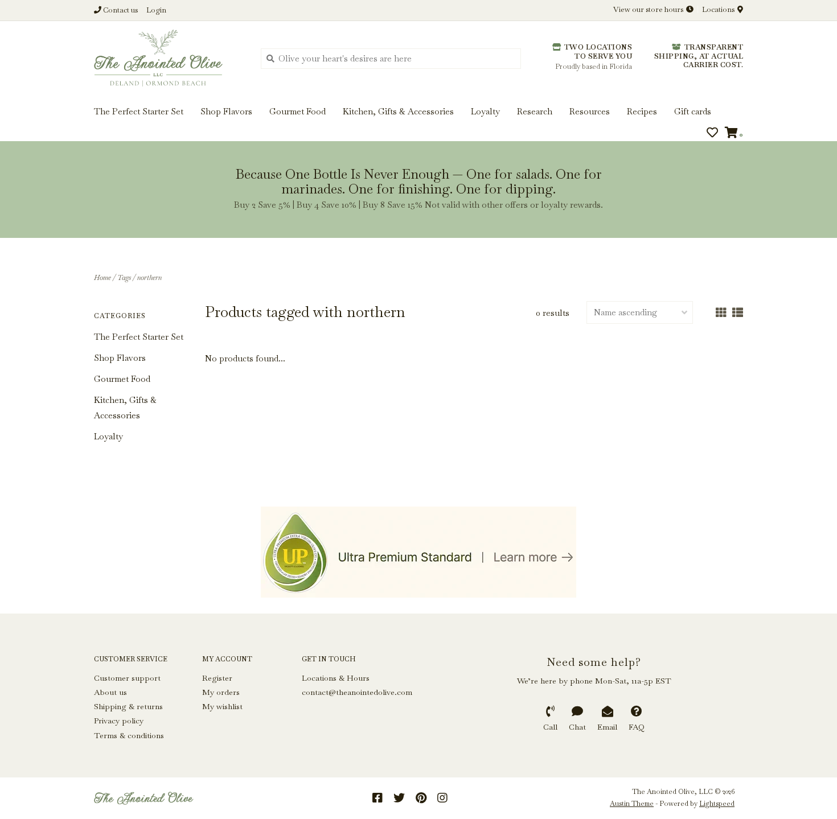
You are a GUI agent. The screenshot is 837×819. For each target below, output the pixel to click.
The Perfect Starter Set (138, 336)
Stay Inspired (419, 123)
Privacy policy (118, 720)
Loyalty (108, 436)
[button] (46, 44)
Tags (124, 277)
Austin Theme (632, 803)
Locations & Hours (336, 678)
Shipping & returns (128, 706)
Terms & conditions (129, 735)
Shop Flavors (120, 357)
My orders (221, 692)
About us (110, 692)
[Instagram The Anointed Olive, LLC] (442, 798)
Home (102, 277)
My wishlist (222, 706)
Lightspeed (717, 803)
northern (149, 277)
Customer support (127, 678)
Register (217, 678)
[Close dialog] (826, 10)
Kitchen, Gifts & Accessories (125, 407)
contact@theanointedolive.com (357, 692)
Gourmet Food (122, 378)
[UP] (418, 552)
